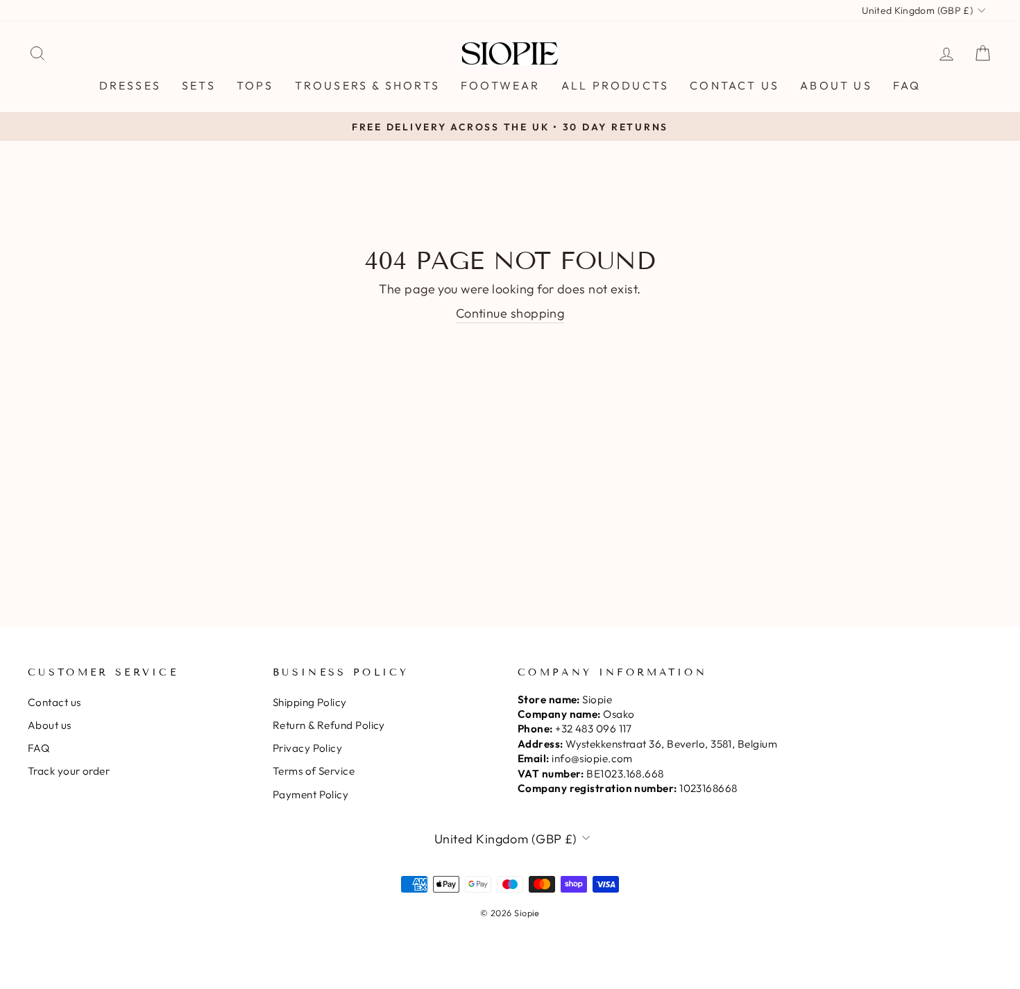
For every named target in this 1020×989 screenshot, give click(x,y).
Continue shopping (510, 313)
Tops (255, 85)
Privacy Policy (307, 748)
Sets (199, 85)
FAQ (907, 85)
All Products (615, 85)
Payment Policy (310, 794)
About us (836, 85)
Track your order (69, 770)
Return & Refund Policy (329, 725)
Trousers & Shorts (367, 85)
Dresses (130, 85)
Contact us (734, 85)
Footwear (501, 85)
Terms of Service (314, 770)
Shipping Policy (310, 702)
